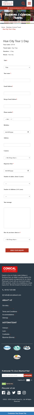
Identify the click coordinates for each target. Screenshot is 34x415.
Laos (4, 331)
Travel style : (7, 48)
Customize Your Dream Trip (17, 413)
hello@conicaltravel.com (16, 8)
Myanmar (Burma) (8, 337)
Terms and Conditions (9, 311)
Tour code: (6, 44)
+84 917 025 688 (28, 8)
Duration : (6, 51)
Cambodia (5, 334)
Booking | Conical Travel (13, 27)
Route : (5, 54)
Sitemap (5, 318)
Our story (5, 305)
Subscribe (28, 375)
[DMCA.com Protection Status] (7, 384)
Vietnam (5, 328)
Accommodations (8, 314)
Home (3, 27)
